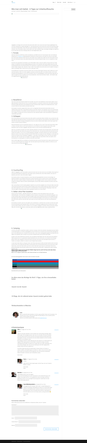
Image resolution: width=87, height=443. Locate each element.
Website (13, 425)
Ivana (14, 11)
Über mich (59, 2)
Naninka (19, 372)
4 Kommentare (34, 11)
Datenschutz (19, 441)
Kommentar (14, 404)
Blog (53, 2)
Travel (29, 11)
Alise (18, 329)
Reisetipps (25, 11)
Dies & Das (70, 2)
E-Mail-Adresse (15, 421)
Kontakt (64, 2)
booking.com (20, 56)
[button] (14, 259)
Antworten (56, 329)
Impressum (14, 441)
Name (13, 418)
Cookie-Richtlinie (26, 441)
